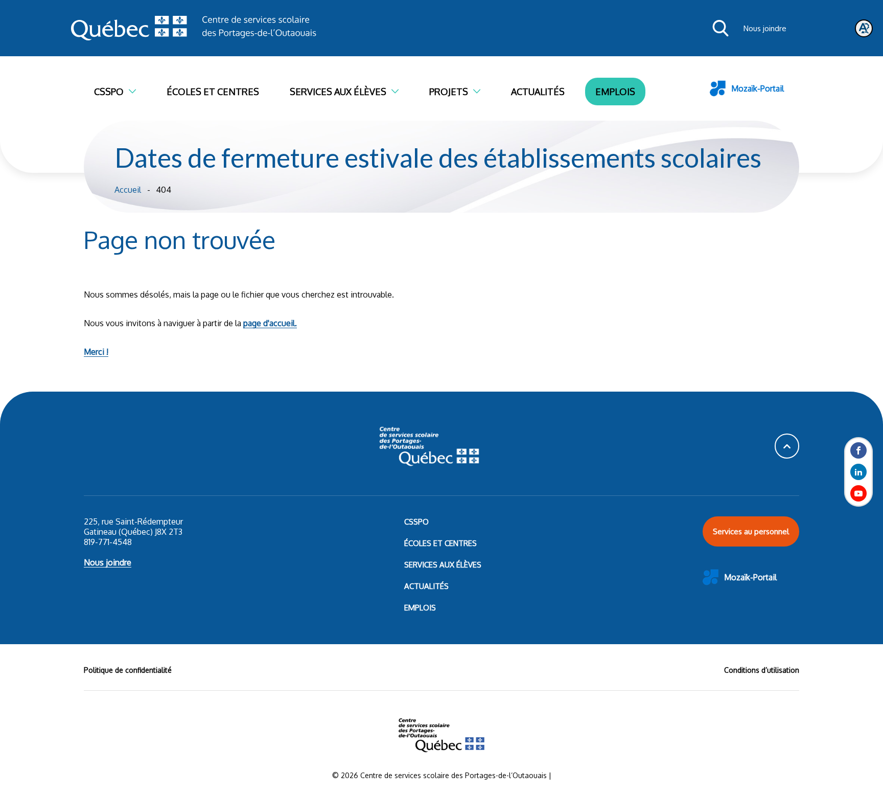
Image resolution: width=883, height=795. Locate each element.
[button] (787, 446)
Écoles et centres (213, 91)
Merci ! (96, 352)
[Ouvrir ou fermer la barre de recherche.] (720, 28)
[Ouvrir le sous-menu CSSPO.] (137, 91)
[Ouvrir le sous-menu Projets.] (482, 91)
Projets (448, 91)
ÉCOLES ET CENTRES (440, 543)
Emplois (615, 91)
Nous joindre (764, 28)
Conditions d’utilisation (761, 670)
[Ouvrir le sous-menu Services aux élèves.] (400, 91)
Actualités (538, 91)
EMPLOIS (420, 607)
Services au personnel (751, 531)
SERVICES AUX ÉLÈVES (442, 565)
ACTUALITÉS (426, 586)
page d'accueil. (270, 323)
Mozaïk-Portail (757, 88)
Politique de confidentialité (128, 670)
